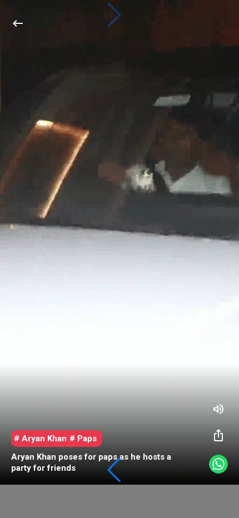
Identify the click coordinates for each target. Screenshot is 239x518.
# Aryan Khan (40, 439)
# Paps (83, 439)
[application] (119, 242)
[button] (114, 470)
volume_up (218, 409)
